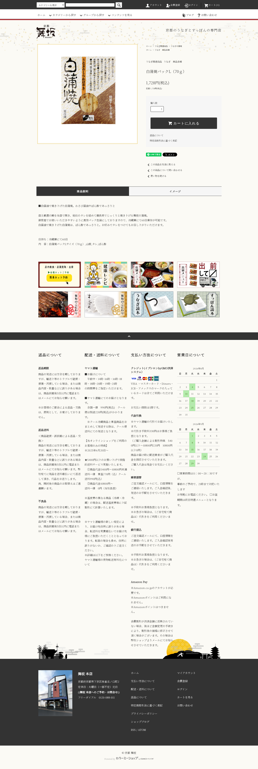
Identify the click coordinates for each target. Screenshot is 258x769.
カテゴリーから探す (64, 15)
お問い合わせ (209, 15)
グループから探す (93, 15)
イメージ (175, 191)
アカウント (156, 4)
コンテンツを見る (121, 15)
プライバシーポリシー (144, 713)
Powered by (109, 758)
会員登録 (175, 4)
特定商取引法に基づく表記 (163, 140)
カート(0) (214, 4)
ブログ (190, 15)
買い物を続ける (158, 175)
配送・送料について (143, 689)
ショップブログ (140, 721)
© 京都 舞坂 (129, 753)
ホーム (41, 15)
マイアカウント (186, 673)
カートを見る (185, 697)
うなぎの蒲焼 (176, 46)
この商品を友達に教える (163, 164)
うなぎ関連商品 (161, 46)
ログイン (193, 4)
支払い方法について (143, 681)
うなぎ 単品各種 (162, 49)
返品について (156, 135)
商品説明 (83, 191)
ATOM (142, 730)
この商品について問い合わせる (166, 170)
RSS (133, 730)
